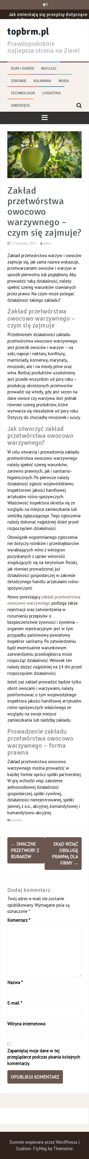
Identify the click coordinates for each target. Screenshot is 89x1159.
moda (63, 81)
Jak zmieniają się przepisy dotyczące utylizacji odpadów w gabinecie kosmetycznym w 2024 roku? (48, 9)
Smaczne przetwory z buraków (25, 850)
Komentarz (18, 920)
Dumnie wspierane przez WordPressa (43, 1142)
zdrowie (19, 81)
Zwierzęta (20, 105)
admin (47, 243)
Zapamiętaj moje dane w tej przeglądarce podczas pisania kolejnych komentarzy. (43, 1057)
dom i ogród (22, 68)
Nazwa (15, 982)
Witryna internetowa (26, 1024)
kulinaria (42, 81)
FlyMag (40, 1148)
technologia (23, 93)
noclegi (48, 68)
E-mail (14, 1003)
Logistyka (51, 93)
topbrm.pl (28, 31)
